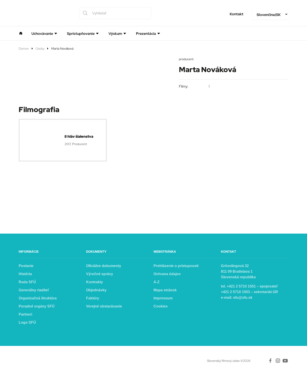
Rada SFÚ (27, 282)
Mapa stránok (165, 290)
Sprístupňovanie (81, 33)
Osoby (40, 48)
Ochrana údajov (167, 274)
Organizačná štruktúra (38, 298)
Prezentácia (146, 33)
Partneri (25, 314)
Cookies (161, 306)
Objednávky (96, 290)
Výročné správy (99, 274)
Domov (24, 48)
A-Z (157, 282)
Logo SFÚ (27, 322)
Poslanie (26, 266)
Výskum (115, 33)
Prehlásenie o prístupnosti (176, 266)
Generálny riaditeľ (34, 290)
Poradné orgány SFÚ (37, 306)
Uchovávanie (42, 33)
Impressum (163, 298)
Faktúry (92, 298)
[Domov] (21, 33)
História (25, 274)
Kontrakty (94, 282)
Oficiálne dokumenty (103, 266)
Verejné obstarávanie (104, 306)
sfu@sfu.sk (242, 297)
